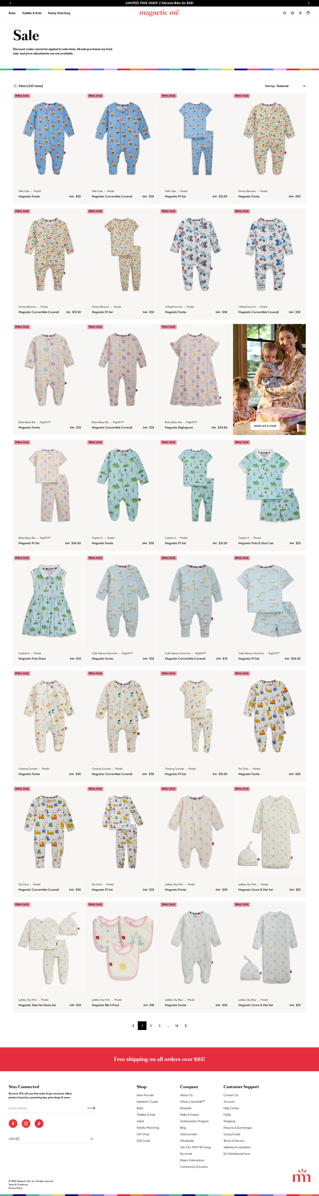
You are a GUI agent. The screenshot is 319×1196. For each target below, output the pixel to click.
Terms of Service (234, 1140)
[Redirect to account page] (300, 13)
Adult (140, 1121)
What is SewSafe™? (192, 1101)
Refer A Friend (189, 1114)
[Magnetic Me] (159, 13)
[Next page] (185, 1026)
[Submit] (91, 1108)
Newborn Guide (147, 1101)
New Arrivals (145, 1095)
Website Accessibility (237, 1147)
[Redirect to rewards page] (292, 13)
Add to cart (49, 179)
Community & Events (194, 1166)
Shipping (229, 1121)
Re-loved (186, 1153)
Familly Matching (148, 1127)
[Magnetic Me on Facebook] (13, 1123)
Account (229, 1101)
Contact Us (231, 1095)
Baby (12, 13)
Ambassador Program (194, 1121)
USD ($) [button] (14, 1138)
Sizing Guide (232, 1134)
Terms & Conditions (18, 1184)
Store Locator (188, 1134)
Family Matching (59, 13)
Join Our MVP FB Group (195, 1147)
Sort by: (270, 86)
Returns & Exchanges (238, 1127)
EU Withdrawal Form (237, 1153)
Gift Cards (143, 1140)
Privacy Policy (15, 1188)
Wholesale (187, 1140)
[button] (308, 12)
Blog (183, 1127)
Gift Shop (143, 1134)
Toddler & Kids (31, 13)
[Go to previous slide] (10, 3)
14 (176, 1025)
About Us (186, 1095)
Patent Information (192, 1160)
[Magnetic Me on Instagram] (26, 1123)
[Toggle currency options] (91, 1138)
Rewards (185, 1108)
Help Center (231, 1108)
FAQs (227, 1114)
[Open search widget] (285, 13)
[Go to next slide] (308, 3)
